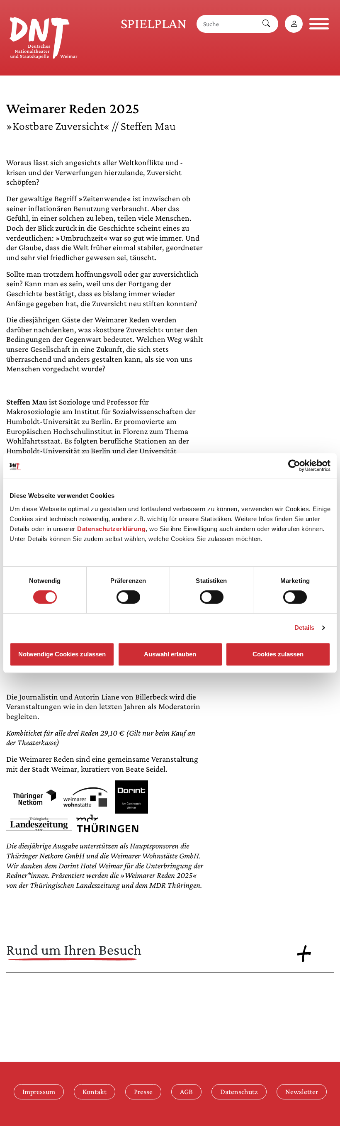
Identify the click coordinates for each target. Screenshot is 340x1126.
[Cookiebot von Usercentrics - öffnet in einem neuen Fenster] (294, 465)
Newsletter (301, 1091)
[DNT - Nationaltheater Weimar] (43, 36)
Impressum (38, 1091)
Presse (143, 1091)
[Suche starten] (266, 24)
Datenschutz (239, 1091)
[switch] (128, 597)
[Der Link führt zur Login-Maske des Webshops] (294, 24)
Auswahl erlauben (170, 654)
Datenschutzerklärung (111, 528)
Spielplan (154, 23)
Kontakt (95, 1091)
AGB (186, 1091)
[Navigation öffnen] (319, 24)
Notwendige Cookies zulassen (62, 654)
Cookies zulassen (278, 654)
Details (304, 627)
